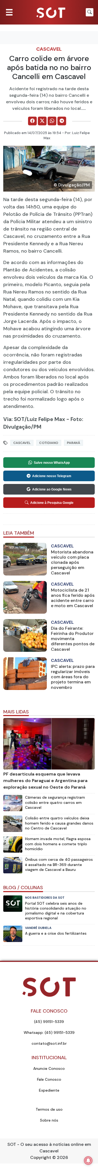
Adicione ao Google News (52, 489)
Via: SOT (13, 419)
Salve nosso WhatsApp (52, 463)
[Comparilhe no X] (42, 121)
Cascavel (49, 49)
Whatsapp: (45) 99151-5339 (49, 1032)
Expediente (49, 1090)
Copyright (40, 1157)
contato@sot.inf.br (49, 1043)
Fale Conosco (49, 1079)
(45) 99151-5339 (49, 1021)
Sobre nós (49, 1120)
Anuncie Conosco (49, 1068)
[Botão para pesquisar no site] (89, 12)
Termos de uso (49, 1109)
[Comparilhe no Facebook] (32, 121)
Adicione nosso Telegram (51, 476)
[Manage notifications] (88, 1160)
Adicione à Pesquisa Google (52, 503)
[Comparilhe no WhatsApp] (52, 121)
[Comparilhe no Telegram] (61, 121)
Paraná (73, 443)
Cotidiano (48, 443)
